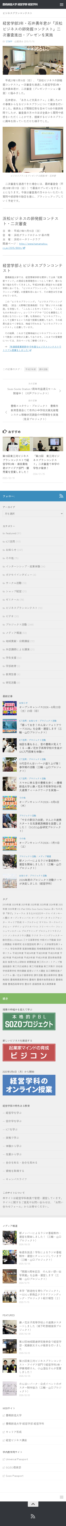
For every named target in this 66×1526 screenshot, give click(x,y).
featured (11, 533)
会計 (59, 939)
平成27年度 (31, 369)
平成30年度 (41, 957)
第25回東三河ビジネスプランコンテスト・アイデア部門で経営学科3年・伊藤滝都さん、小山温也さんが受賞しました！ (41, 1366)
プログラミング (30, 931)
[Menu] (61, 4)
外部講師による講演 (18, 649)
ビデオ (10, 616)
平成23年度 (18, 953)
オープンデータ (40, 917)
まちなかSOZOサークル (38, 913)
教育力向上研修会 (17, 962)
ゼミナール (12, 599)
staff (9, 41)
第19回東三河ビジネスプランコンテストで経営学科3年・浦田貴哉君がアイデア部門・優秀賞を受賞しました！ (16, 464)
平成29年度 (29, 957)
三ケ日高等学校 (31, 939)
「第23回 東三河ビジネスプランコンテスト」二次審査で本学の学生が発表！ (46, 462)
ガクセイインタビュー (19, 574)
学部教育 (11, 666)
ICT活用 (10, 541)
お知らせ (11, 550)
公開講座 (7, 944)
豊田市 (28, 984)
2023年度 (44, 904)
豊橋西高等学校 (16, 984)
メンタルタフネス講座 (19, 935)
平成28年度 (17, 957)
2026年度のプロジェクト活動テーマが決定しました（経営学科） (40, 881)
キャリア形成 (15, 922)
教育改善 (11, 674)
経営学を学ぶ (14, 1113)
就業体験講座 (29, 948)
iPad (23, 909)
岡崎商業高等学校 (46, 948)
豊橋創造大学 (14, 1415)
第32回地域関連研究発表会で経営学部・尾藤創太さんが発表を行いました (40, 1345)
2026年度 (12, 909)
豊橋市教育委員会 (46, 979)
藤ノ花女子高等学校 (22, 975)
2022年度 (35, 904)
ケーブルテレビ (30, 922)
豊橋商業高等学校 (19, 979)
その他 (10, 558)
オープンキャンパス (20, 917)
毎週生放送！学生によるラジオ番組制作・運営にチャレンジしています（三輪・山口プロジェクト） (40, 1255)
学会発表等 (16, 948)
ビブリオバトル (30, 926)
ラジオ (35, 935)
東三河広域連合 (20, 966)
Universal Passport (17, 1459)
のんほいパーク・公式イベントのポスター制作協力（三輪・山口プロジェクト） (40, 1387)
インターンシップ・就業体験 (23, 566)
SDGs (28, 909)
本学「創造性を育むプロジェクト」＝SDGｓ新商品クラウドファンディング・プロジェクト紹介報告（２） (40, 1294)
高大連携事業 (49, 984)
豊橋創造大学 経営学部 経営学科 (25, 1423)
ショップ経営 (14, 591)
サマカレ (43, 922)
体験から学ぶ (14, 1146)
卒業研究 (17, 944)
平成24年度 (30, 953)
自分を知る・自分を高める (21, 1162)
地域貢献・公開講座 (18, 641)
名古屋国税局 (29, 944)
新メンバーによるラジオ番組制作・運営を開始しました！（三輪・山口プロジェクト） (40, 864)
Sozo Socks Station (41, 909)
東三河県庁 (49, 966)
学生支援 (11, 657)
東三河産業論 (36, 966)
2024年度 (53, 904)
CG (18, 909)
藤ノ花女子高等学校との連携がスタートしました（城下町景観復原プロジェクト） (40, 1326)
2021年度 (25, 904)
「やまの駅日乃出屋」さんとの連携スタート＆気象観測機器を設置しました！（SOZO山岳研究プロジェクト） (40, 825)
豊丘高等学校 (50, 975)
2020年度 (16, 904)
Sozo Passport (14, 1475)
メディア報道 (14, 633)
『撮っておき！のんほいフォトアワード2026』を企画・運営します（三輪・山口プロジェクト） (40, 728)
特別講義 (21, 970)
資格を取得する (15, 1171)
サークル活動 (14, 583)
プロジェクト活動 (16, 624)
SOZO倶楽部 (13, 1467)
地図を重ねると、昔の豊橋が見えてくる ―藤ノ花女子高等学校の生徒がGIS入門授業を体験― (40, 747)
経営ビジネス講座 (36, 970)
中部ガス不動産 (48, 939)
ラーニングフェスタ (49, 935)
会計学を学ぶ (14, 1121)
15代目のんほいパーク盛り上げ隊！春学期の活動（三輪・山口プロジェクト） (40, 767)
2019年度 (7, 904)
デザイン (17, 926)
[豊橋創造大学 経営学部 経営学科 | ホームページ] (26, 4)
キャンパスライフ (16, 1179)
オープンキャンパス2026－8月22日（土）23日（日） (40, 709)
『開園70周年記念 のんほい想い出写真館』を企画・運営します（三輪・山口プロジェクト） (40, 1275)
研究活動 (11, 682)
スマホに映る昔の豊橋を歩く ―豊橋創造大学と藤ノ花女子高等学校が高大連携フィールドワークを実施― (40, 786)
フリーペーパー (47, 926)
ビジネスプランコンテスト (17, 13)
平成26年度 (53, 953)
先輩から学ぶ (14, 1154)
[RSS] (61, 496)
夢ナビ (40, 944)
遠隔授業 (36, 984)
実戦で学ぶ (12, 1137)
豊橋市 (32, 979)
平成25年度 (41, 953)
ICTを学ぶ (12, 1129)
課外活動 (43, 369)
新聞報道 (31, 962)
